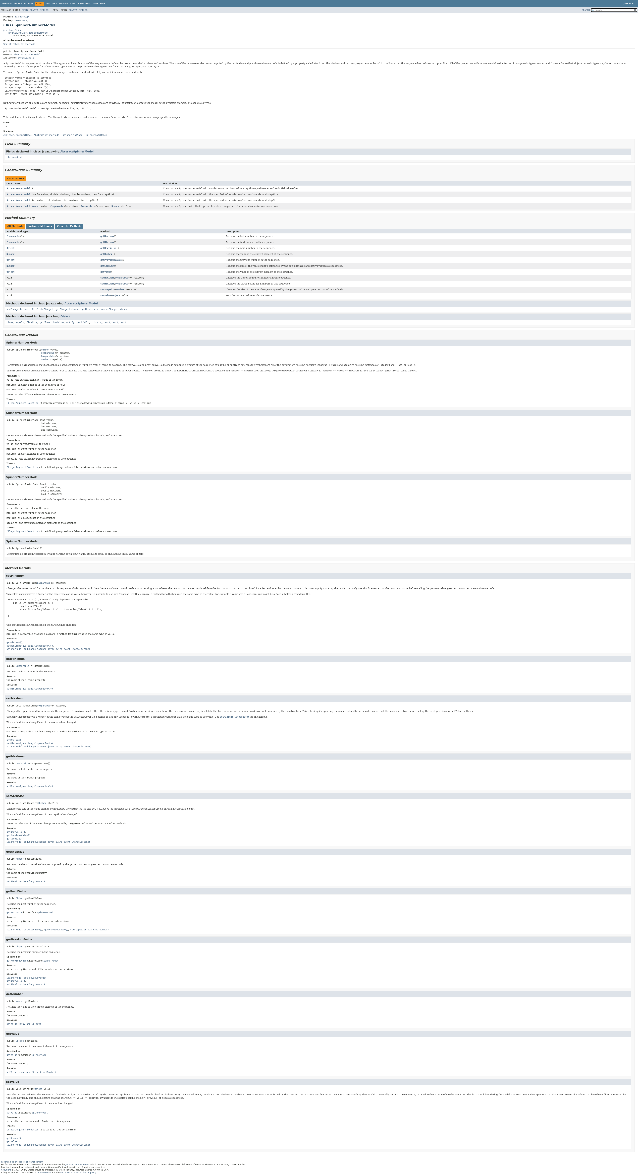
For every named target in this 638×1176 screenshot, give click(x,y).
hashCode (58, 322)
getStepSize (107, 266)
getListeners (90, 309)
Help (102, 3)
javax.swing (21, 20)
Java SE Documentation (77, 1164)
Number (36, 206)
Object (10, 248)
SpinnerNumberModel (18, 188)
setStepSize (107, 289)
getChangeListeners (68, 309)
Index (95, 3)
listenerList (14, 157)
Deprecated (83, 3)
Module (18, 3)
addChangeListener (17, 309)
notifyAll (83, 322)
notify (70, 322)
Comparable (57, 206)
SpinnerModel (29, 44)
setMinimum (107, 283)
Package (28, 3)
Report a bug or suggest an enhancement (22, 1162)
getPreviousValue (111, 260)
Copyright (6, 1170)
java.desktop (21, 16)
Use (48, 3)
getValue (105, 272)
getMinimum (107, 242)
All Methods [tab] (15, 226)
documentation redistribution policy (78, 1172)
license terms (44, 1172)
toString (97, 322)
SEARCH (586, 10)
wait (107, 322)
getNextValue (108, 248)
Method (44, 10)
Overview (6, 3)
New (72, 3)
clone (9, 322)
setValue (105, 295)
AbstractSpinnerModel (27, 54)
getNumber (106, 254)
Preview (63, 3)
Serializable (11, 44)
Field (25, 10)
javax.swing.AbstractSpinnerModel (28, 32)
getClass (45, 322)
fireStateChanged (42, 309)
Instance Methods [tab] (40, 226)
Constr (34, 10)
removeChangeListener (114, 309)
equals (20, 322)
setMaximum (107, 277)
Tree (54, 3)
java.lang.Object (12, 30)
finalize (31, 322)
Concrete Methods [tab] (69, 226)
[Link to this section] (32, 144)
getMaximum (107, 236)
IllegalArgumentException (22, 403)
